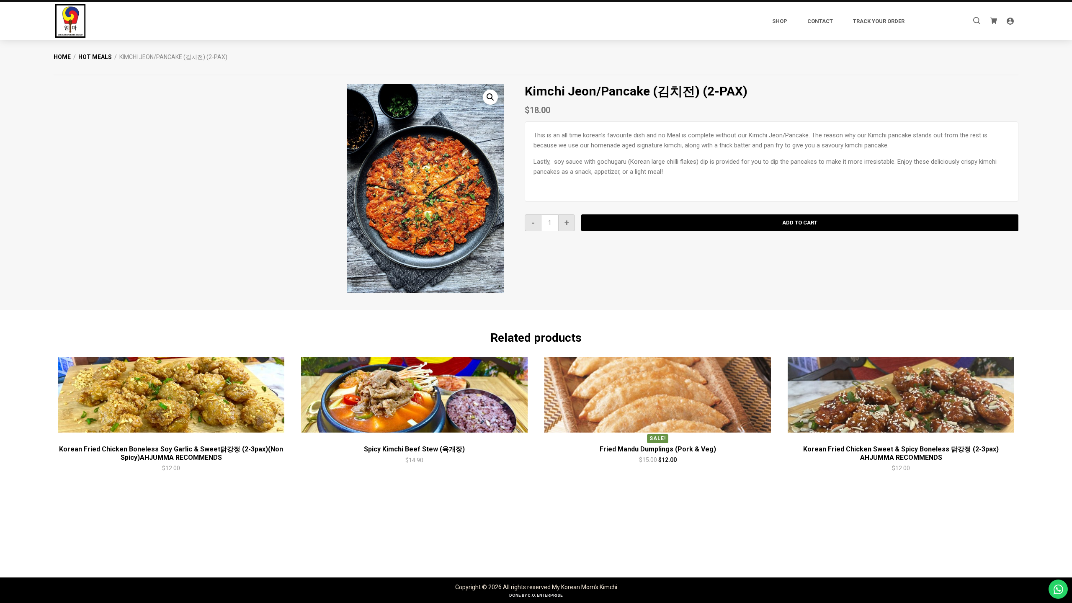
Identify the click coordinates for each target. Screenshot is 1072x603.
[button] (490, 97)
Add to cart (799, 222)
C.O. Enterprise (545, 595)
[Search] (976, 21)
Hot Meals (95, 57)
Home (62, 57)
